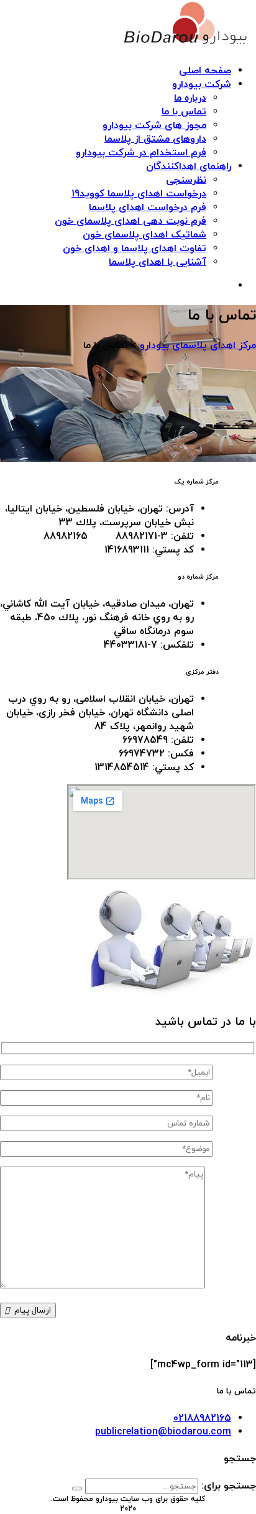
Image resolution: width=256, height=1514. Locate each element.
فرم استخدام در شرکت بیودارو (141, 153)
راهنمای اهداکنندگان (188, 166)
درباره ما (190, 98)
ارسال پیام (32, 1310)
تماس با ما (184, 112)
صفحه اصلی (205, 71)
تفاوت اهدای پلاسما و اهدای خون (134, 248)
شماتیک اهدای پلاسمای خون (144, 235)
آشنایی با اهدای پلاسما (157, 262)
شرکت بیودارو (201, 84)
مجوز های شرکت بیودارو (154, 125)
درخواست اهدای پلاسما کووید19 (138, 194)
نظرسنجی (186, 180)
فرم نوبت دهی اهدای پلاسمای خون (130, 221)
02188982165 (202, 1418)
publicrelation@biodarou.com (163, 1432)
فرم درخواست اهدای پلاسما (147, 207)
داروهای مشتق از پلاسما (155, 139)
